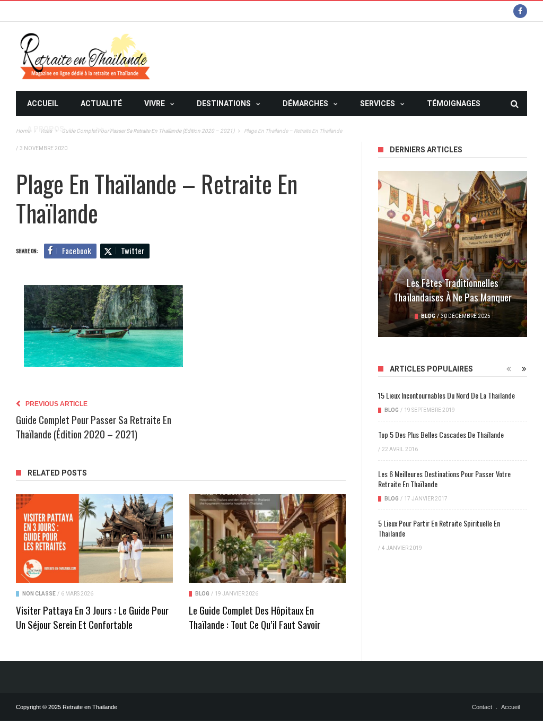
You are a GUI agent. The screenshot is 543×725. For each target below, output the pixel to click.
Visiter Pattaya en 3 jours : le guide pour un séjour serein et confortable (92, 617)
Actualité (101, 103)
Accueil (42, 103)
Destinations (224, 103)
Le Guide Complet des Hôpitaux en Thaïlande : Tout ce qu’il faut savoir (254, 617)
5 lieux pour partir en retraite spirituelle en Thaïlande (439, 528)
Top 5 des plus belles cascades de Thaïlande (441, 434)
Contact (482, 707)
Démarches (305, 103)
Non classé (39, 594)
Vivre (154, 103)
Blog (202, 594)
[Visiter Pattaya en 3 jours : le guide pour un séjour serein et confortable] (94, 538)
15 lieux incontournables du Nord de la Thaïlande (446, 395)
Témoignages (453, 103)
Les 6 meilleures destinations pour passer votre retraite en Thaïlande (444, 478)
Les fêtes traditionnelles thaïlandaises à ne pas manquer (452, 289)
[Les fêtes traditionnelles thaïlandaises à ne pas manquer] (452, 254)
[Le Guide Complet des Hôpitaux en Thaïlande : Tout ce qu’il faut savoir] (267, 538)
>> (100, 129)
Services (377, 103)
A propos (45, 129)
